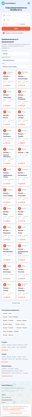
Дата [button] (6, 24)
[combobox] (17, 15)
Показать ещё (16, 303)
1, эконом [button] (22, 24)
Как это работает (6, 397)
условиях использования (17, 408)
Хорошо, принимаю (16, 413)
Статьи (3, 402)
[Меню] (29, 3)
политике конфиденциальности (11, 409)
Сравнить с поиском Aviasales (14, 33)
